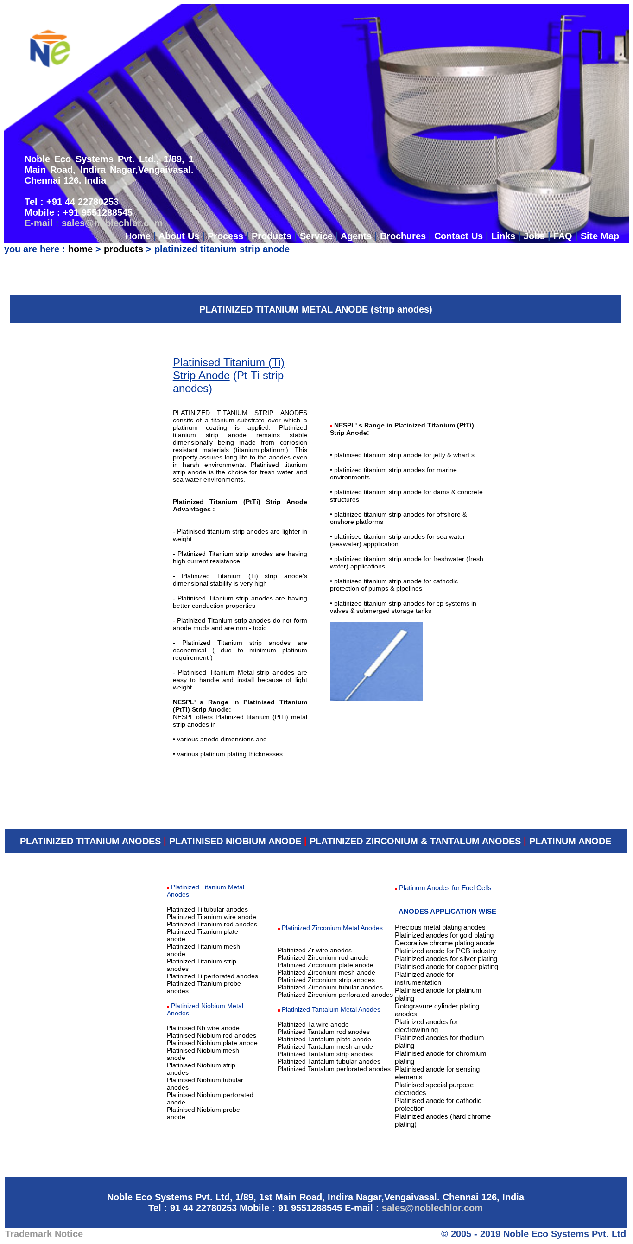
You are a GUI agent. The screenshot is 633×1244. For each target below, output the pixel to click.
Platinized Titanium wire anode (211, 916)
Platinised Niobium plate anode (212, 1042)
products (123, 249)
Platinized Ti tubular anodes (207, 909)
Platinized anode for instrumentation (424, 978)
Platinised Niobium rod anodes (211, 1035)
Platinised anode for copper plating (446, 966)
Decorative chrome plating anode (444, 943)
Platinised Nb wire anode (203, 1028)
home (80, 249)
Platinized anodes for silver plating (446, 959)
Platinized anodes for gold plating (444, 935)
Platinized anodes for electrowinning (426, 1025)
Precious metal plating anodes (440, 927)
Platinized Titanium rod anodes (212, 924)
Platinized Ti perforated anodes (212, 976)
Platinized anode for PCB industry (445, 951)
